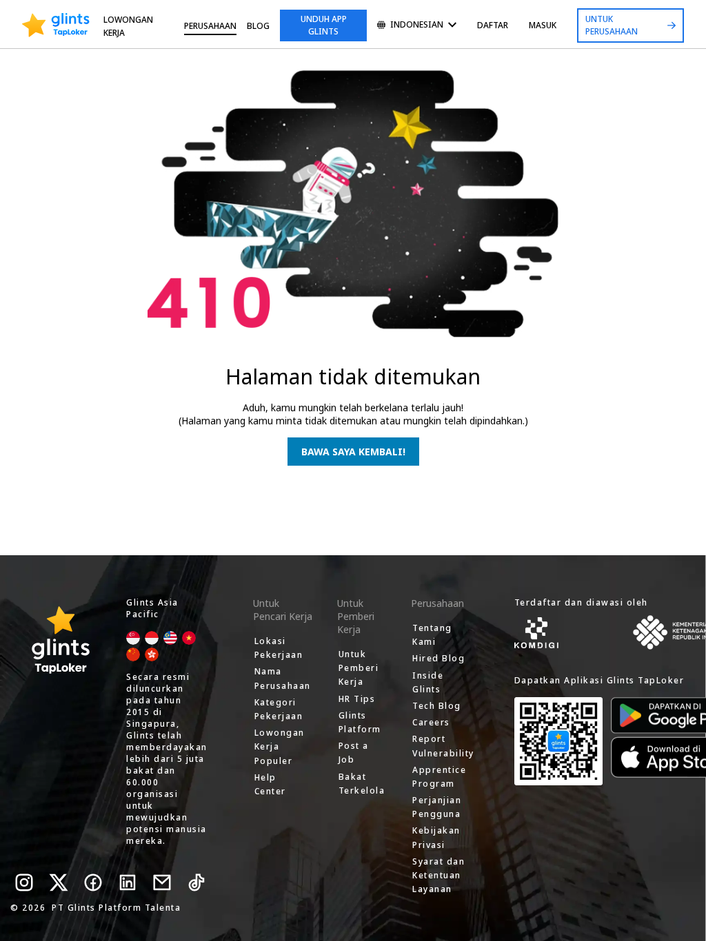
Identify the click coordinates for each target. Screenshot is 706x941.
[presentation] (56, 25)
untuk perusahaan (611, 25)
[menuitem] (416, 26)
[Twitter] (58, 882)
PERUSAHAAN (210, 26)
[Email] (162, 882)
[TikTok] (196, 882)
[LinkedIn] (127, 882)
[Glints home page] (56, 25)
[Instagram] (24, 882)
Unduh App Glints (324, 25)
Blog (258, 26)
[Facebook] (93, 882)
